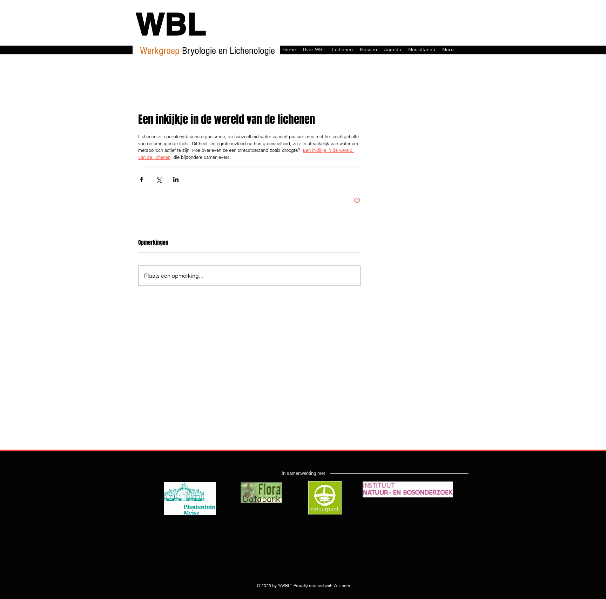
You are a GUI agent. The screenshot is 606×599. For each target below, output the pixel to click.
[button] (314, 49)
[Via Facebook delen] (141, 179)
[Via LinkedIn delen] (176, 179)
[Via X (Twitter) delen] (158, 179)
